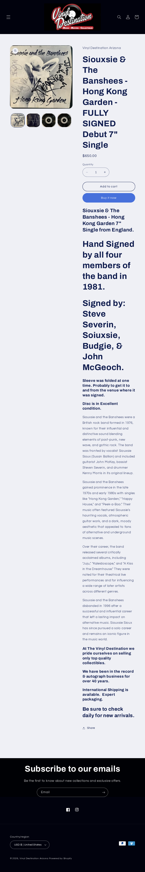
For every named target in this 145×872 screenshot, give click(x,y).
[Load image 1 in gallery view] (18, 120)
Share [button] (91, 728)
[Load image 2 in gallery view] (33, 120)
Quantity (88, 164)
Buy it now (109, 197)
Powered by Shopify (60, 858)
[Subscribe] (103, 792)
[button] (8, 17)
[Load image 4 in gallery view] (64, 120)
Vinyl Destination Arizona (34, 858)
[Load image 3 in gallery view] (49, 120)
